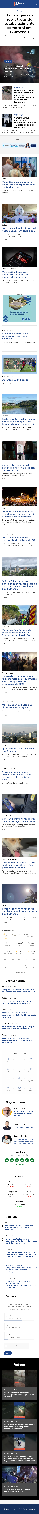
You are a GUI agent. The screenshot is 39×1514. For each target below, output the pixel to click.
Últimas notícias (15, 980)
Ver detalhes (19, 1164)
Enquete (10, 1296)
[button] (12, 81)
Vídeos (19, 1365)
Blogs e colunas (15, 1102)
